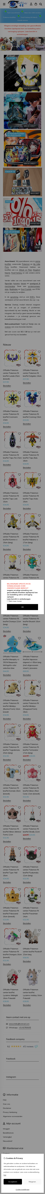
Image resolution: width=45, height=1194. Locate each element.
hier (5, 1175)
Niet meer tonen (15, 601)
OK (22, 607)
